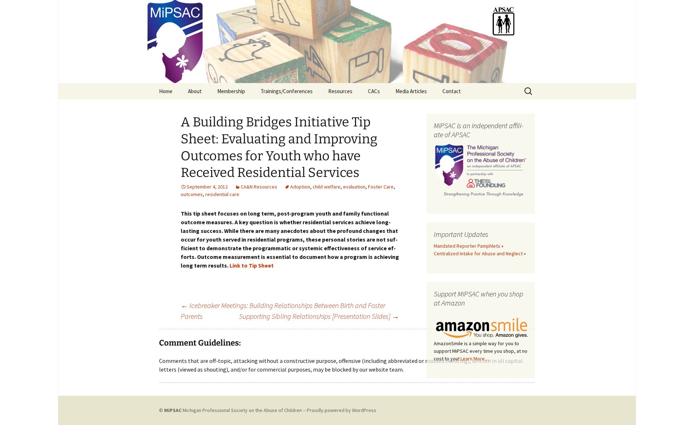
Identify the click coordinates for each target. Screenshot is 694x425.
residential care (222, 194)
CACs (374, 91)
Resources (340, 91)
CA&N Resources (259, 186)
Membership (231, 91)
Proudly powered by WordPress (341, 410)
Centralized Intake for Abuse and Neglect (478, 253)
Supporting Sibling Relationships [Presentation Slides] (319, 316)
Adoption (300, 186)
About (195, 91)
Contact (451, 91)
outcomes (192, 194)
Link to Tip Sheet (252, 265)
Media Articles (411, 91)
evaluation (354, 186)
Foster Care (381, 186)
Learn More (472, 358)
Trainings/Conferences (287, 91)
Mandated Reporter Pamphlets (467, 246)
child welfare (326, 186)
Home (165, 91)
